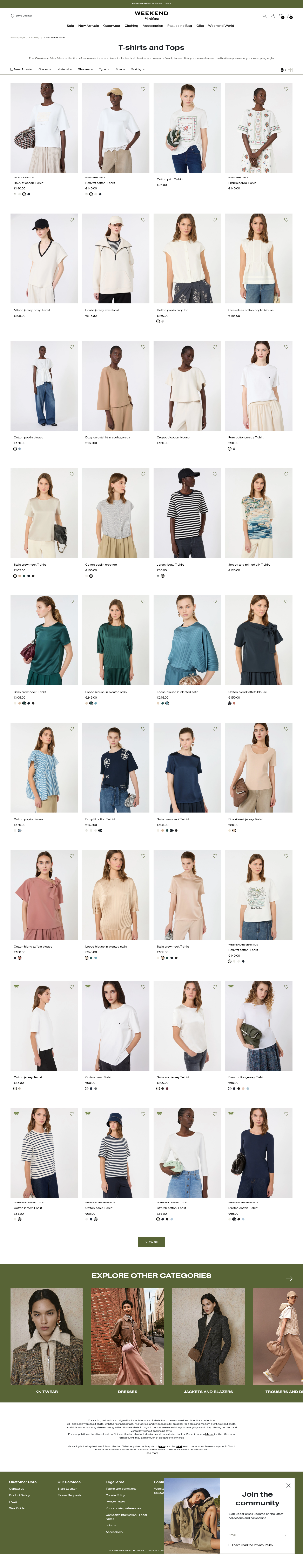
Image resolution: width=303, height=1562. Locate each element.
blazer (209, 1434)
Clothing (34, 38)
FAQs (13, 1502)
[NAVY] (28, 194)
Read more (151, 1453)
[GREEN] (24, 576)
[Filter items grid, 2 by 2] (290, 70)
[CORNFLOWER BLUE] (19, 448)
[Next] (289, 1278)
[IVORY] (15, 576)
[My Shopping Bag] (289, 16)
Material (63, 69)
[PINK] (19, 576)
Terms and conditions (121, 1489)
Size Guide (17, 1508)
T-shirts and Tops (54, 38)
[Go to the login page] (273, 16)
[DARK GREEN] (91, 703)
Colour (43, 69)
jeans (161, 1447)
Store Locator (67, 1489)
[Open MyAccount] (276, 15)
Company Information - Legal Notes (126, 1517)
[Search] (265, 16)
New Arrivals (23, 69)
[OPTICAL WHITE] (86, 1088)
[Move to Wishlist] (72, 89)
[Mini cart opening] (294, 15)
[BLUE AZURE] (95, 703)
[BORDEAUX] (167, 1088)
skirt (179, 1447)
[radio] (15, 194)
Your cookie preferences (123, 1508)
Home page (18, 38)
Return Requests (69, 1495)
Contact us (16, 1489)
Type (102, 69)
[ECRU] (19, 1088)
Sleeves (84, 69)
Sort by (136, 69)
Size (119, 69)
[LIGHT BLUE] (248, 1088)
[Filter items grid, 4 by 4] (283, 70)
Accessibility (114, 1532)
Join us (111, 1525)
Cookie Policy (115, 1495)
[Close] (288, 1486)
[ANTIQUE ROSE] (86, 703)
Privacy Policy (115, 1502)
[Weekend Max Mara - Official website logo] (151, 15)
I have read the (252, 1545)
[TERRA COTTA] (234, 703)
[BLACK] (33, 576)
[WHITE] (15, 194)
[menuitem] (71, 28)
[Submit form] (285, 1536)
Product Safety (19, 1495)
